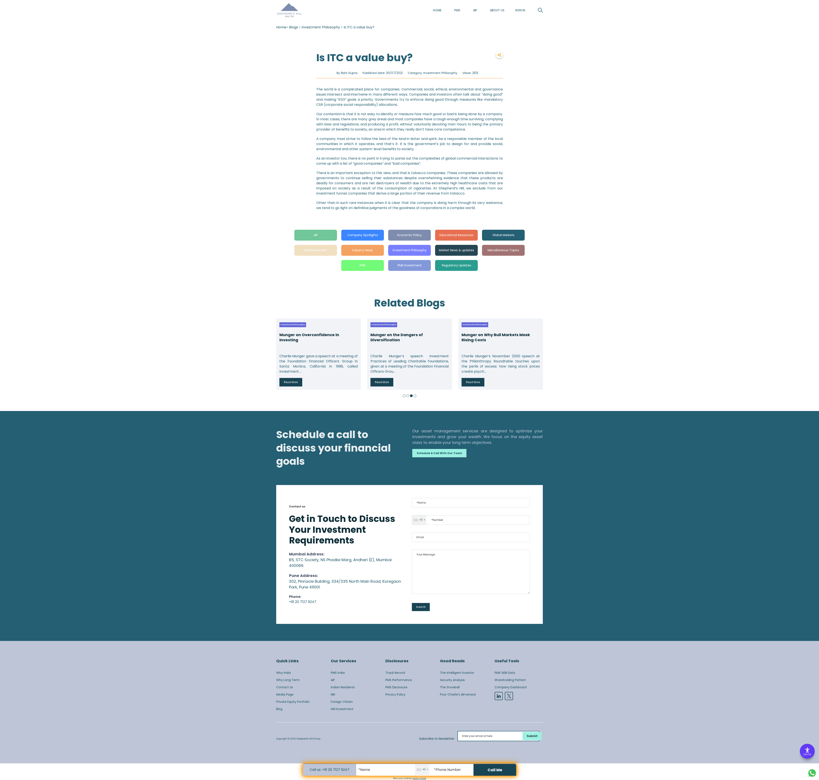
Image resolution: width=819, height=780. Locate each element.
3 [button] (411, 396)
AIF (475, 10)
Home (437, 10)
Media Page (284, 694)
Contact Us (284, 687)
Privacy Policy (395, 694)
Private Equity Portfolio (292, 702)
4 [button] (415, 396)
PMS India (338, 673)
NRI (333, 694)
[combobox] (419, 520)
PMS (457, 10)
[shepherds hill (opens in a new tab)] (509, 696)
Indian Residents (343, 687)
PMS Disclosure (396, 687)
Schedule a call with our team (439, 453)
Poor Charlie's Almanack (458, 694)
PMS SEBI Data (505, 673)
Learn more (419, 778)
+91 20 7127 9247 (302, 601)
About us (497, 10)
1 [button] (404, 396)
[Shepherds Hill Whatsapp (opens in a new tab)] (812, 772)
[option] (318, 354)
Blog (279, 709)
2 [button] (408, 396)
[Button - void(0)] (540, 10)
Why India (283, 673)
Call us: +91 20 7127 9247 (329, 769)
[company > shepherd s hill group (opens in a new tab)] (499, 696)
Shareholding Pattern (510, 680)
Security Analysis (452, 680)
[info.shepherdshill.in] (289, 10)
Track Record (395, 673)
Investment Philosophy (321, 27)
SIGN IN (520, 10)
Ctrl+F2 (807, 754)
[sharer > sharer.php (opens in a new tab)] (499, 54)
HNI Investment (342, 709)
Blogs (293, 27)
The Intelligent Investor (457, 673)
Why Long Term (288, 680)
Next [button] (538, 354)
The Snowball (450, 687)
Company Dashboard (511, 687)
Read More (291, 382)
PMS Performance (398, 680)
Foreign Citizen (342, 702)
